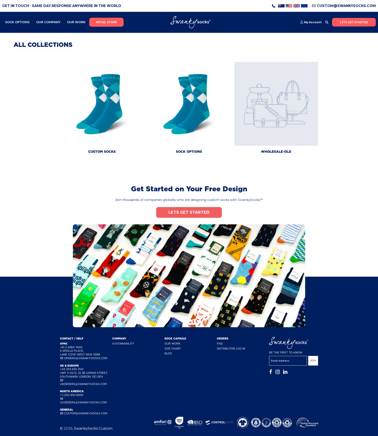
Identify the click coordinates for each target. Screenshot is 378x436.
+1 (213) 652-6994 (71, 395)
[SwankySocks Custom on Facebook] (270, 372)
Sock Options (17, 22)
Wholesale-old (276, 152)
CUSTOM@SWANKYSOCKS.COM (346, 6)
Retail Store (106, 22)
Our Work (76, 22)
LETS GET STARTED (354, 22)
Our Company (48, 22)
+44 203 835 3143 (71, 369)
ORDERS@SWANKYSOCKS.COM (85, 358)
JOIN (313, 360)
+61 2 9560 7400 (71, 347)
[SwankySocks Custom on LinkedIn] (285, 372)
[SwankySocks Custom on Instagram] (277, 372)
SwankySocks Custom (93, 428)
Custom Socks (102, 152)
